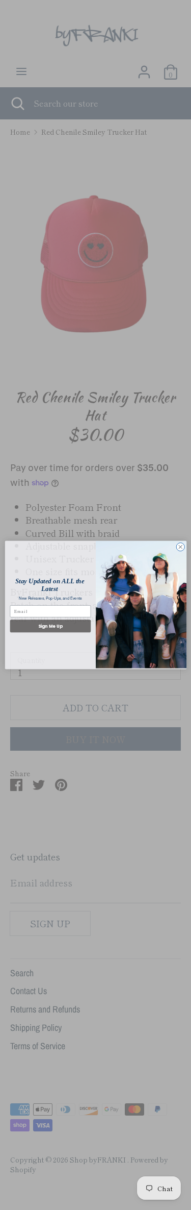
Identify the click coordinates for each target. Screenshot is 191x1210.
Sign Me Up (50, 626)
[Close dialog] (180, 547)
